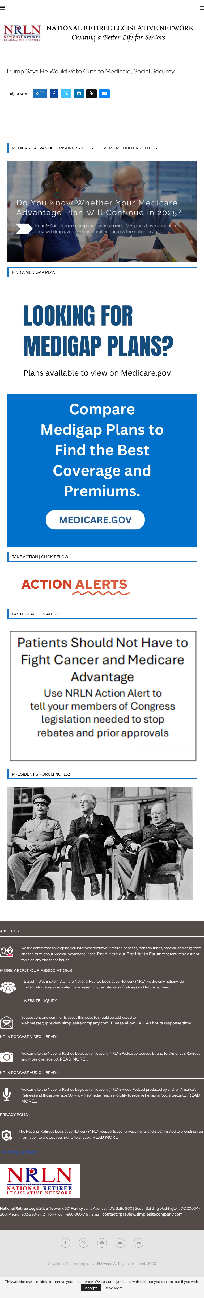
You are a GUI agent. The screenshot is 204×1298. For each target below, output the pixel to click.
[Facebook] (65, 1243)
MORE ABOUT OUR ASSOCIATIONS (36, 970)
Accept (91, 1288)
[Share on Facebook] (54, 93)
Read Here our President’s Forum (129, 954)
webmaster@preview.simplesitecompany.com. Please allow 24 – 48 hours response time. (106, 1023)
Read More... (115, 1288)
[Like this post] (42, 91)
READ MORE (105, 1137)
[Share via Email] (104, 93)
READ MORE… (74, 1059)
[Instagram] (102, 1243)
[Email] (138, 1243)
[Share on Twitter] (66, 93)
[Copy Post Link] (91, 93)
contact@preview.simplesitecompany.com (142, 1214)
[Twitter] (83, 1243)
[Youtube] (120, 1243)
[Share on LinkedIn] (79, 93)
